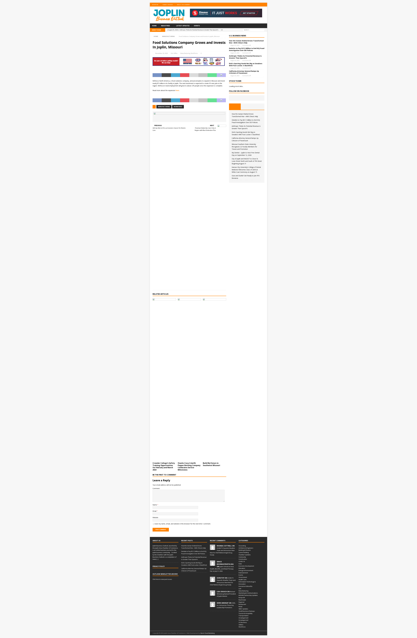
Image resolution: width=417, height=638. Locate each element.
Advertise (155, 4)
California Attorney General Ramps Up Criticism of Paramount (244, 72)
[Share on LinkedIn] (175, 75)
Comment (156, 488)
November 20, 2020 (161, 53)
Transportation (243, 616)
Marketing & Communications (248, 593)
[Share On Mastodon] (221, 75)
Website (155, 517)
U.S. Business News (237, 35)
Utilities (241, 625)
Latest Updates (182, 26)
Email (155, 511)
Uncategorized (243, 620)
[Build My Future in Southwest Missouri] (214, 379)
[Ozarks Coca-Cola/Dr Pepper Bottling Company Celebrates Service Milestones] (189, 379)
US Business (243, 622)
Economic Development (246, 566)
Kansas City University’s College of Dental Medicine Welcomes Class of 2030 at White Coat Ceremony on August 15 (246, 169)
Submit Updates (168, 4)
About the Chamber (183, 4)
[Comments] (258, 106)
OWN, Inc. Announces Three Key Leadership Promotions (226, 605)
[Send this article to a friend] (193, 75)
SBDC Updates (243, 609)
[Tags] (247, 106)
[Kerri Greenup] (212, 606)
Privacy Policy (159, 566)
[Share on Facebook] (157, 75)
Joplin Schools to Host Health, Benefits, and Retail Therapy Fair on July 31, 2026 (222, 569)
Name (155, 505)
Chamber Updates (245, 555)
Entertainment (243, 573)
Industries (165, 26)
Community (242, 557)
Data (240, 564)
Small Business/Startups (247, 611)
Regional (241, 602)
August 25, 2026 (235, 45)
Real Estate (242, 600)
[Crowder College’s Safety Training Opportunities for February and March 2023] (164, 379)
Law (240, 589)
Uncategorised (243, 618)
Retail (240, 607)
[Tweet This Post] (166, 75)
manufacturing (164, 107)
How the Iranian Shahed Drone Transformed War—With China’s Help (246, 42)
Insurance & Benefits (245, 586)
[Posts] (235, 106)
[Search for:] (253, 30)
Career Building (244, 552)
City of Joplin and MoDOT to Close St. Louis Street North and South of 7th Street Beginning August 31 (247, 161)
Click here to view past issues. (162, 579)
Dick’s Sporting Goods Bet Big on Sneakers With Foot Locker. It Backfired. (245, 64)
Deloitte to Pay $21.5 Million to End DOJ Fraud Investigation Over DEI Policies (246, 49)
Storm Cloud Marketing (207, 633)
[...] (157, 559)
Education (242, 568)
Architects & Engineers (246, 548)
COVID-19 (242, 561)
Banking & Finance (245, 550)
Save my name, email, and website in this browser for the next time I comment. (183, 524)
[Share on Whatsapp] (212, 75)
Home (154, 26)
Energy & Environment (246, 570)
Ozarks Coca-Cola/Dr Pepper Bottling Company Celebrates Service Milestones (189, 466)
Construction (243, 559)
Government (243, 577)
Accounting (242, 546)
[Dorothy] (212, 581)
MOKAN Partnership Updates (248, 595)
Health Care (242, 580)
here (177, 90)
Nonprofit (242, 598)
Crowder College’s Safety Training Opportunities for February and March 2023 (164, 466)
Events (197, 26)
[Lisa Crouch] (212, 594)
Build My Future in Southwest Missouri (211, 464)
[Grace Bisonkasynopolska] (212, 564)
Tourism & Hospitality (245, 613)
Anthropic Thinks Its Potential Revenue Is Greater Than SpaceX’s (245, 57)
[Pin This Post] (184, 75)
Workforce (194, 53)
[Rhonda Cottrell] (212, 549)
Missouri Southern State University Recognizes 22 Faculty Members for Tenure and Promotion (244, 146)
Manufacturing (185, 53)
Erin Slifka (174, 53)
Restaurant (242, 604)
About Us (156, 541)
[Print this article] (203, 75)
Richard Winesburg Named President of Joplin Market (226, 594)
